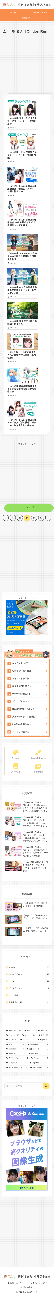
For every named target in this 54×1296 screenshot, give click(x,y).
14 (41, 518)
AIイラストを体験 (20, 678)
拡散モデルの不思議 (21, 671)
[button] (46, 1085)
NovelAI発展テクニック (23, 709)
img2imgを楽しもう (21, 724)
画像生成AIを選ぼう (21, 686)
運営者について (14, 1283)
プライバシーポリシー (40, 1283)
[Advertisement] (27, 62)
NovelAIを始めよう (21, 693)
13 (34, 518)
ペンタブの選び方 (20, 732)
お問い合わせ (27, 1287)
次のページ (28, 507)
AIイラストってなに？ (22, 663)
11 (20, 518)
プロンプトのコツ (20, 701)
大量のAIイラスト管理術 (23, 716)
